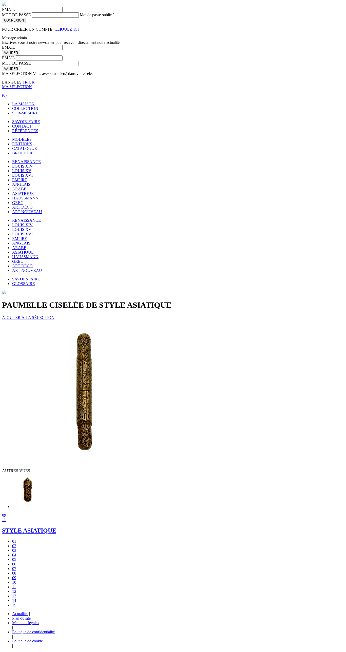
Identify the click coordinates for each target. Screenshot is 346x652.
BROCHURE (23, 153)
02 (14, 546)
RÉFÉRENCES (25, 131)
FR (25, 82)
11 (4, 520)
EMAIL (8, 9)
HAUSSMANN (25, 198)
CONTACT (22, 126)
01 (14, 541)
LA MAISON (23, 104)
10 (14, 582)
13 (14, 596)
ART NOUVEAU (27, 212)
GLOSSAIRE (23, 283)
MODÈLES (22, 139)
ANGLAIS (21, 184)
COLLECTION (25, 108)
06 (14, 564)
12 (14, 591)
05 (14, 559)
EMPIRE (19, 180)
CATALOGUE (24, 148)
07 (14, 568)
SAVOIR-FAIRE (26, 121)
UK (32, 82)
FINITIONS (22, 144)
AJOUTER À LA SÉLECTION (28, 317)
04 (14, 555)
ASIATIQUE (23, 193)
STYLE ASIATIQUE (29, 530)
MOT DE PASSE (16, 15)
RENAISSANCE (26, 161)
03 (14, 550)
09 (4, 515)
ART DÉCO (22, 207)
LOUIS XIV (22, 166)
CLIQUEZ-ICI (66, 29)
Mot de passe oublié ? (97, 15)
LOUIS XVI (22, 175)
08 (14, 573)
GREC (17, 202)
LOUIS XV (21, 171)
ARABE (19, 189)
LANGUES (12, 82)
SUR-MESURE (25, 113)
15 (14, 605)
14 (14, 600)
